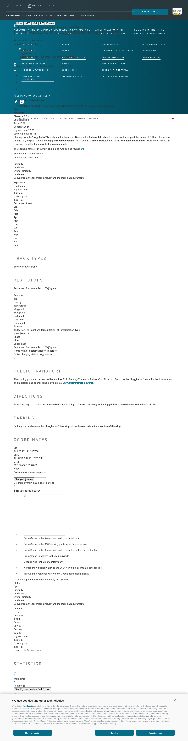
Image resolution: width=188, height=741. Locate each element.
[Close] (15, 693)
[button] (174, 700)
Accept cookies (155, 733)
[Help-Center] (15, 672)
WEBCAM (36, 6)
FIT (42, 23)
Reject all (114, 733)
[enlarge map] (15, 70)
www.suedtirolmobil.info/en (78, 382)
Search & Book (150, 12)
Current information (29, 89)
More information (32, 733)
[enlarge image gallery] (15, 63)
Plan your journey (24, 479)
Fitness (50, 23)
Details (22, 79)
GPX (27, 23)
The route (24, 75)
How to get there (28, 85)
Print (19, 23)
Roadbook (24, 82)
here (81, 148)
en (52, 6)
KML (34, 23)
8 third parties (28, 706)
